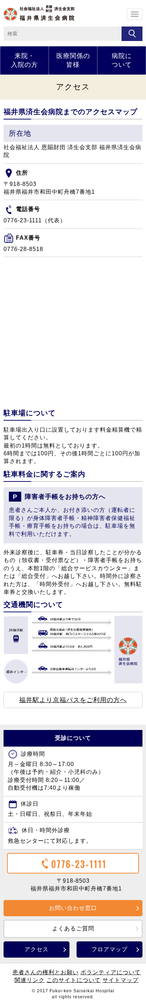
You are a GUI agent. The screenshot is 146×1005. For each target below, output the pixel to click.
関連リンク (30, 980)
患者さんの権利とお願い (45, 972)
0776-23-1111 (79, 863)
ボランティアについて (110, 972)
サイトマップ (120, 980)
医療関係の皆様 (73, 60)
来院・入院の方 (24, 60)
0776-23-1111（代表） (35, 220)
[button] (73, 700)
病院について (122, 60)
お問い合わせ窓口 (73, 908)
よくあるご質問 (73, 928)
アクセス (36, 949)
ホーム (39, 13)
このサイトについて (73, 980)
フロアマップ (109, 949)
